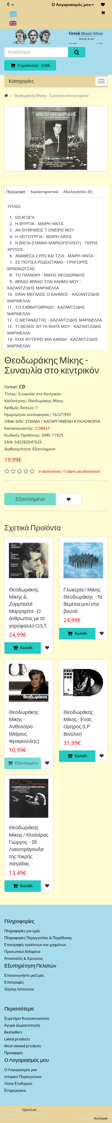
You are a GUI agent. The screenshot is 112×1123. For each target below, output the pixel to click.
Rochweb (101, 1118)
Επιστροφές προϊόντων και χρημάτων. (35, 945)
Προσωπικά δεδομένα (22, 951)
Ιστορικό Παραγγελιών (23, 1077)
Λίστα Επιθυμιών (18, 1083)
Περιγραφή (15, 191)
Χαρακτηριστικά (44, 191)
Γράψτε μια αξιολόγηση (82, 472)
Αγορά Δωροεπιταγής (22, 1025)
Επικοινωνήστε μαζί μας (24, 975)
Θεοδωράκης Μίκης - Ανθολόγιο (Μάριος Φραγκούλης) (24, 726)
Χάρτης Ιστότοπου (19, 989)
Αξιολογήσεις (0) (77, 191)
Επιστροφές (14, 982)
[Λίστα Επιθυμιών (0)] (103, 4)
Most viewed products (22, 1046)
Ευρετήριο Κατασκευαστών (26, 1018)
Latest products (17, 1039)
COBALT (42, 428)
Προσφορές (13, 1053)
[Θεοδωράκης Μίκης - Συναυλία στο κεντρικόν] (56, 138)
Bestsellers (13, 1032)
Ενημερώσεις (15, 1090)
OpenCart (29, 1110)
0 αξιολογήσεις (50, 472)
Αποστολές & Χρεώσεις (23, 958)
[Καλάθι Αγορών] (103, 13)
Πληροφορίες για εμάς (22, 931)
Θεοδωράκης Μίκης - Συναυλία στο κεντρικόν (51, 96)
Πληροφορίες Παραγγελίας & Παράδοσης (38, 938)
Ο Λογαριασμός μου (71, 4)
